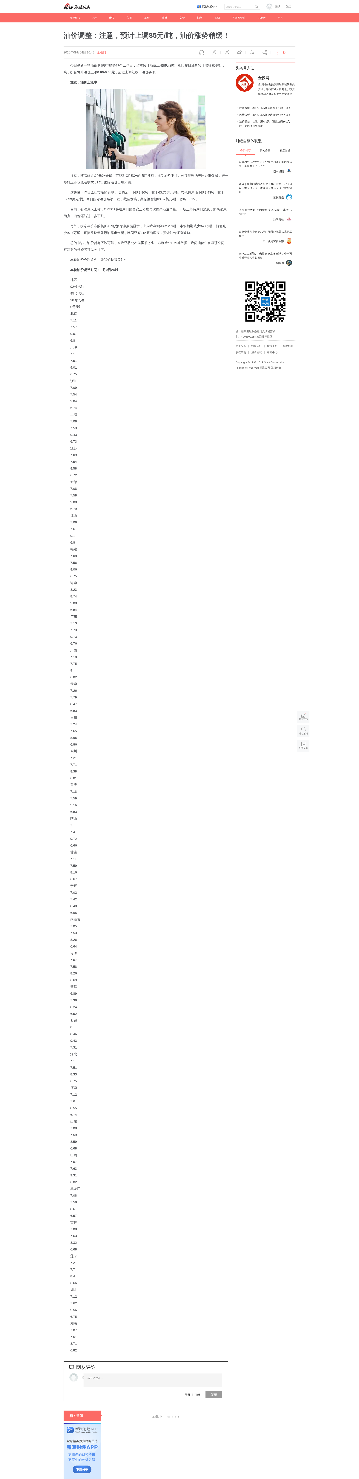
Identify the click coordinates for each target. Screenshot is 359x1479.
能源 (217, 17)
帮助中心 (272, 352)
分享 (264, 52)
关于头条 (241, 345)
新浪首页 (303, 719)
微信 (252, 52)
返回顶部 (303, 762)
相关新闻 (76, 1416)
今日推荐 (245, 150)
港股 (111, 17)
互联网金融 (238, 17)
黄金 (182, 17)
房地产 (262, 17)
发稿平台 (272, 345)
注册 (288, 6)
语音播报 (202, 52)
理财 (164, 17)
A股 (95, 17)
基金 (147, 17)
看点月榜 (285, 150)
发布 (214, 1394)
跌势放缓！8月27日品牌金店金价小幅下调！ (265, 108)
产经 (175, 1458)
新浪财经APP (209, 6)
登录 (187, 1394)
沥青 (182, 1458)
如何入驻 (256, 345)
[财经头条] (77, 6)
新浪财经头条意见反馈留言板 (258, 331)
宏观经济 (75, 17)
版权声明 (241, 352)
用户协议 (256, 352)
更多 (280, 17)
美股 (129, 17)
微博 (239, 52)
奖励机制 (288, 345)
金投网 (101, 52)
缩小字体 (214, 52)
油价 (196, 1432)
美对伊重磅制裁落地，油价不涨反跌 (171, 1469)
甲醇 (189, 1432)
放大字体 (227, 52)
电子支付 (180, 1432)
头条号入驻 (245, 68)
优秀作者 (265, 150)
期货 (199, 17)
